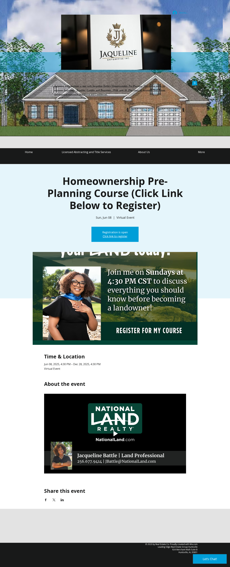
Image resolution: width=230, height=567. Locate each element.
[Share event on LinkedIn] (62, 500)
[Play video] (115, 433)
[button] (195, 82)
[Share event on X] (54, 500)
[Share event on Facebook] (45, 500)
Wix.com (194, 544)
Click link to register (115, 236)
